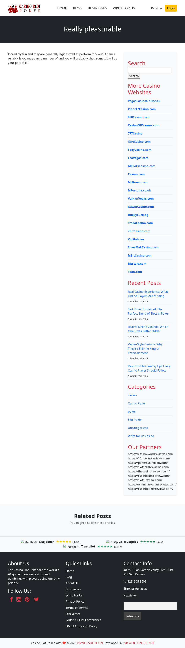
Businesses (73, 589)
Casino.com (136, 174)
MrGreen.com (138, 182)
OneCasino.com (139, 142)
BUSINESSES (97, 8)
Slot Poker (135, 420)
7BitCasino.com (139, 231)
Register (156, 8)
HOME (62, 8)
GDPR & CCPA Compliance (83, 620)
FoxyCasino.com (139, 150)
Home (70, 571)
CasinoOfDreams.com (143, 125)
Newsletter (130, 595)
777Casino (135, 133)
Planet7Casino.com (142, 109)
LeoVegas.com (138, 158)
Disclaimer (73, 614)
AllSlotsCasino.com (142, 166)
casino (132, 395)
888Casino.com (139, 117)
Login (171, 8)
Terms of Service (77, 608)
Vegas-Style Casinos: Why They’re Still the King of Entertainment (145, 348)
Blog (69, 577)
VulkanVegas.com (141, 199)
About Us (72, 583)
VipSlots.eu (136, 239)
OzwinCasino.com (141, 207)
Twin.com (135, 272)
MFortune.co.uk (139, 190)
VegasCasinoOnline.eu (144, 101)
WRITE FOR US (124, 8)
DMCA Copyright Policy (81, 626)
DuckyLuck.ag (138, 215)
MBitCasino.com (140, 255)
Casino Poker (137, 403)
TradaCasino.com (140, 223)
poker (132, 411)
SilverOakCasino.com (143, 247)
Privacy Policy (75, 602)
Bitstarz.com (137, 264)
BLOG (77, 8)
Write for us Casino (141, 436)
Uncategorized (138, 428)
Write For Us (74, 595)
